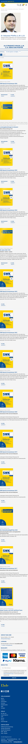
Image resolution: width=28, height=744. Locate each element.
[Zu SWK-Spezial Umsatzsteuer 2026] (6, 69)
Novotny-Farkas (15, 123)
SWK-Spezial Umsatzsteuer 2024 (8, 210)
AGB (19, 739)
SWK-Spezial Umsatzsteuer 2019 (8, 452)
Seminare (3, 703)
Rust (1, 125)
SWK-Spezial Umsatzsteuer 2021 (8, 372)
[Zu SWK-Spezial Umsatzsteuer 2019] (6, 438)
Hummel (1, 123)
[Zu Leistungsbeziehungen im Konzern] (6, 110)
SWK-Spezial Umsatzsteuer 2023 (8, 291)
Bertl (10, 122)
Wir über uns (3, 713)
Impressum (3, 739)
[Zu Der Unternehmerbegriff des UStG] (6, 516)
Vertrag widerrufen (18, 741)
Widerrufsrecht (4, 740)
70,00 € (4, 142)
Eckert (19, 122)
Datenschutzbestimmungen (9, 673)
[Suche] (18, 5)
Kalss (5, 123)
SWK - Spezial (4, 731)
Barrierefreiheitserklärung (12, 739)
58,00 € (4, 182)
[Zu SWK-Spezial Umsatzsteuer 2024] (6, 196)
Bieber (8, 248)
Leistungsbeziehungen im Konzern (9, 127)
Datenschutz (10, 740)
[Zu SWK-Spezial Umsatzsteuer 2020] (6, 398)
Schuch (4, 125)
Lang (11, 123)
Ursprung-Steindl (7, 608)
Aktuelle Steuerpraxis (5, 728)
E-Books (3, 700)
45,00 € (4, 263)
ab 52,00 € (13, 142)
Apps (2, 706)
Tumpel (4, 248)
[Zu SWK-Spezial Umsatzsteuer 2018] (6, 477)
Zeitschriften (4, 701)
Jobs (2, 716)
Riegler (26, 123)
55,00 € (4, 222)
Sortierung (2, 51)
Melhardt (2, 81)
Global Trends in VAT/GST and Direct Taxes (11, 610)
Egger (22, 122)
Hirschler (25, 122)
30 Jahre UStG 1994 (5, 250)
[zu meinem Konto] (20, 5)
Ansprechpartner (4, 715)
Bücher (2, 698)
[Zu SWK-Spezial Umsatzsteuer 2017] (6, 554)
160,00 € (12, 263)
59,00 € (4, 95)
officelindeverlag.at (5, 638)
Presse (2, 719)
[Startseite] (3, 5)
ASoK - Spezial (4, 733)
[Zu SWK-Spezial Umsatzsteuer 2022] (6, 319)
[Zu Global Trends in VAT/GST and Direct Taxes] (6, 596)
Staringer (11, 125)
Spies (7, 125)
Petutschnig (22, 123)
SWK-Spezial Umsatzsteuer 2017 (8, 568)
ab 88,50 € (13, 95)
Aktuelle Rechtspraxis (5, 730)
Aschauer (6, 122)
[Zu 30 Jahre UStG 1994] (6, 236)
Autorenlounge (4, 721)
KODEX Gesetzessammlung (7, 726)
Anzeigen (3, 708)
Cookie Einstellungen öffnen (6, 741)
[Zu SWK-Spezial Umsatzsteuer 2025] (6, 156)
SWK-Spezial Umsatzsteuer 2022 (8, 332)
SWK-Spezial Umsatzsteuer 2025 (8, 170)
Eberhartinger (14, 122)
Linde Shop (10, 1)
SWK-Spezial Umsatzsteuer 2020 (8, 412)
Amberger (2, 122)
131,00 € (3, 625)
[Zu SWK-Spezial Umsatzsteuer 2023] (6, 278)
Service (2, 718)
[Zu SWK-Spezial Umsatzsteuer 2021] (6, 358)
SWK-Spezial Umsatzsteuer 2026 (8, 83)
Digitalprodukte (4, 704)
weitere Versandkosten (7, 645)
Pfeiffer (8, 81)
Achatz (1, 248)
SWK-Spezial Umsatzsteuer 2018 (8, 490)
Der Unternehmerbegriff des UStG (9, 530)
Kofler (8, 123)
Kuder (5, 81)
